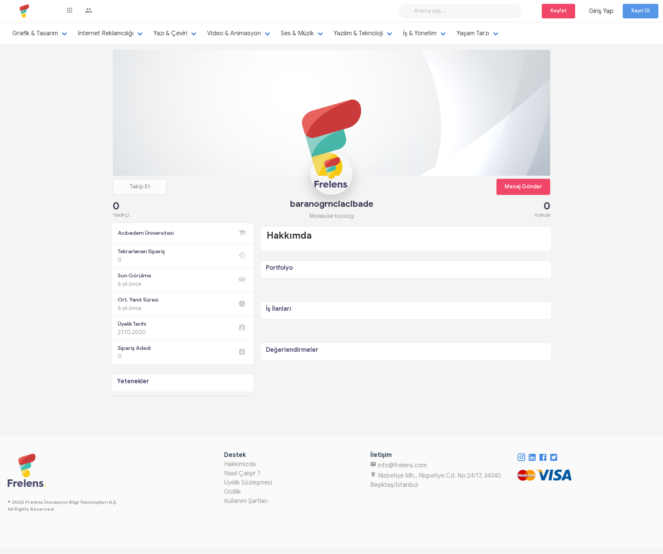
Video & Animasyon (234, 33)
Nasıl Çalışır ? (242, 473)
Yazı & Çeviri (170, 33)
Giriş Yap (601, 11)
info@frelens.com (401, 465)
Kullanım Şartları (246, 501)
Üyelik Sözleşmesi (248, 482)
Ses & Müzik (297, 33)
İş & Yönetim (420, 33)
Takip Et (139, 186)
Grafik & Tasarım (35, 33)
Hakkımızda (240, 464)
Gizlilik (232, 492)
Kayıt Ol (641, 11)
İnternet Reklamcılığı (106, 33)
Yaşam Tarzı (473, 33)
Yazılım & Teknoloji (358, 33)
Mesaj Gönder (523, 186)
